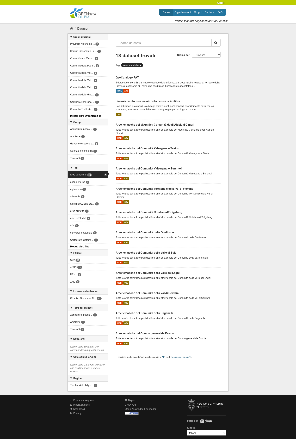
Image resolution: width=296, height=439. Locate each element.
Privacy (77, 413)
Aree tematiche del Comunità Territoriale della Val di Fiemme (154, 189)
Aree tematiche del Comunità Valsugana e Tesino (147, 148)
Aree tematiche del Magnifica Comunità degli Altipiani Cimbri (155, 124)
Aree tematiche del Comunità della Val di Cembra (147, 293)
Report (131, 400)
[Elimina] (140, 65)
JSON (119, 138)
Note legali (79, 409)
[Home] (71, 28)
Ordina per (183, 55)
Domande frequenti (83, 400)
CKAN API (130, 404)
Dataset (167, 12)
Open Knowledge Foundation (141, 409)
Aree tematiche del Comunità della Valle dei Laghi (148, 273)
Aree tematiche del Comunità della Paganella (145, 313)
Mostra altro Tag (79, 246)
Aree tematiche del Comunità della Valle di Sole (146, 252)
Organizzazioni (183, 12)
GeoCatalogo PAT (127, 77)
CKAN (206, 421)
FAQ (220, 12)
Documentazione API (180, 356)
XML (126, 91)
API (163, 356)
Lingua (191, 427)
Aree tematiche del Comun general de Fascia (145, 333)
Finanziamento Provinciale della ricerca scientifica (148, 101)
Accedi (220, 2)
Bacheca (209, 12)
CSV (118, 114)
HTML (119, 91)
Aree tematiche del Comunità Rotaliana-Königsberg (149, 212)
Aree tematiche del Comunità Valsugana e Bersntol (149, 168)
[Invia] (216, 43)
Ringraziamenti (81, 404)
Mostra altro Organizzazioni (86, 115)
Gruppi (197, 12)
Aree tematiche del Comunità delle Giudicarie (145, 232)
